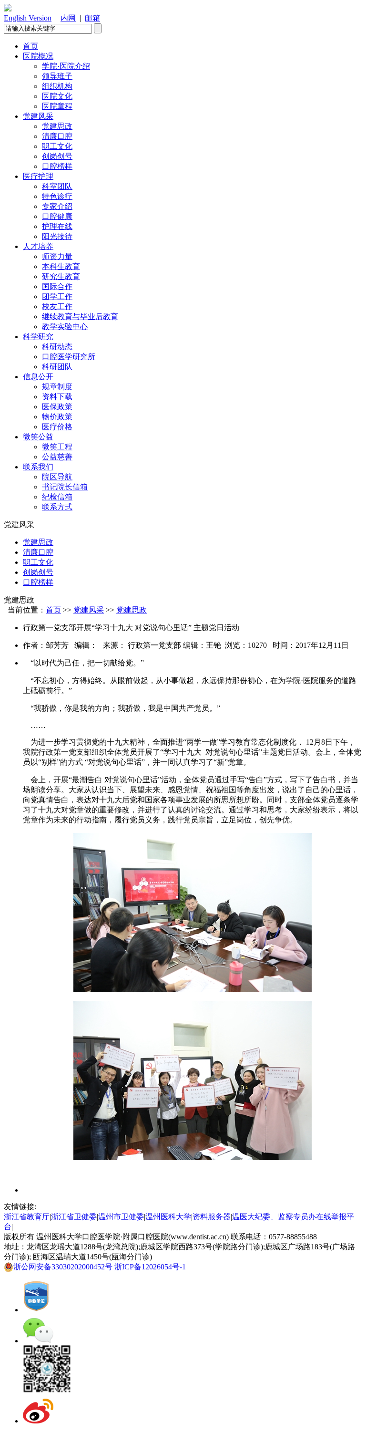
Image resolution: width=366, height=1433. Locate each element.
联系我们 (38, 467)
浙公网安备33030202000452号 (63, 1267)
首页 (30, 46)
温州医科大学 (168, 1217)
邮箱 (92, 18)
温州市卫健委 (121, 1217)
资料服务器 (212, 1217)
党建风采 (38, 116)
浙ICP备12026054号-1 (152, 1267)
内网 (68, 18)
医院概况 (38, 56)
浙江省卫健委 (74, 1217)
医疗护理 (38, 176)
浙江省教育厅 (27, 1217)
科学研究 (38, 336)
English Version (27, 18)
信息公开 (38, 377)
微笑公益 (38, 437)
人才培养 (38, 246)
